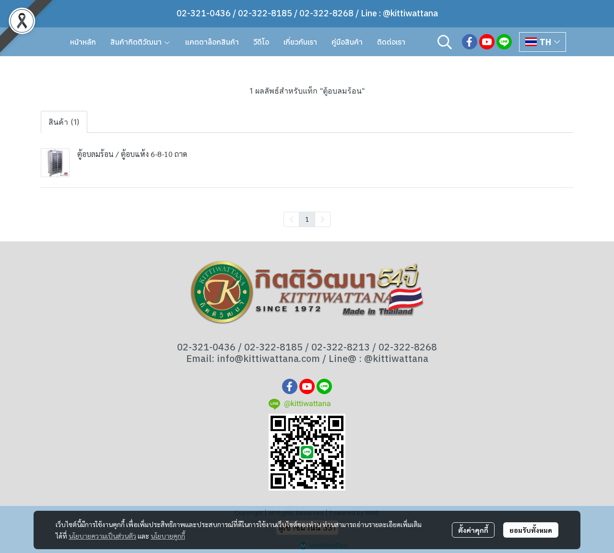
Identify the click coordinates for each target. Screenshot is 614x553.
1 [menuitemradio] (307, 219)
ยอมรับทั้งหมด (530, 530)
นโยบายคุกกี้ (168, 535)
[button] (445, 42)
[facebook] (469, 41)
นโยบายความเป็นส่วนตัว (102, 535)
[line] (504, 41)
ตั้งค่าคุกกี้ (473, 530)
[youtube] (487, 41)
